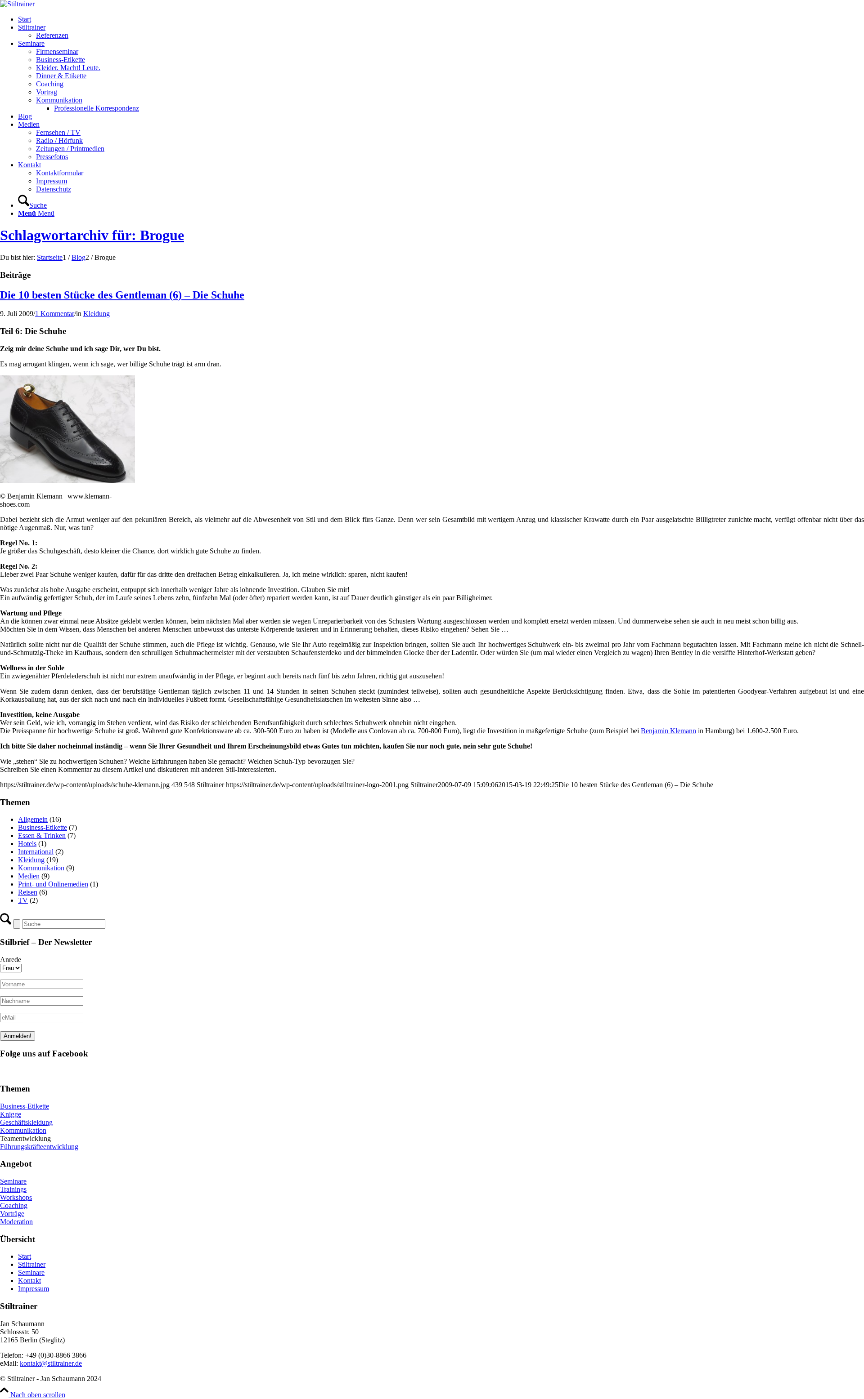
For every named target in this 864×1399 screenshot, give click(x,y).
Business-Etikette (42, 827)
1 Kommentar (54, 313)
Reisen (27, 892)
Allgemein (33, 819)
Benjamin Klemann (668, 731)
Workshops (16, 1197)
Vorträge (12, 1213)
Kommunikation (41, 868)
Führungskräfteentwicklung (39, 1146)
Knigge (10, 1114)
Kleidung (96, 313)
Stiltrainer (31, 1264)
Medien (29, 876)
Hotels (27, 843)
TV (23, 900)
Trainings (13, 1189)
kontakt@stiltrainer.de (51, 1363)
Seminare (13, 1181)
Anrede (10, 959)
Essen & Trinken (42, 835)
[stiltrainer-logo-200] (17, 4)
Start (24, 1256)
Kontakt (29, 1280)
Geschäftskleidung (26, 1122)
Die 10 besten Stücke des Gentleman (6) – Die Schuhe (122, 295)
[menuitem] (441, 19)
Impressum (33, 1288)
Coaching (13, 1205)
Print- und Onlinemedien (53, 884)
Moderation (16, 1221)
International (36, 851)
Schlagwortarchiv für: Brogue (92, 235)
